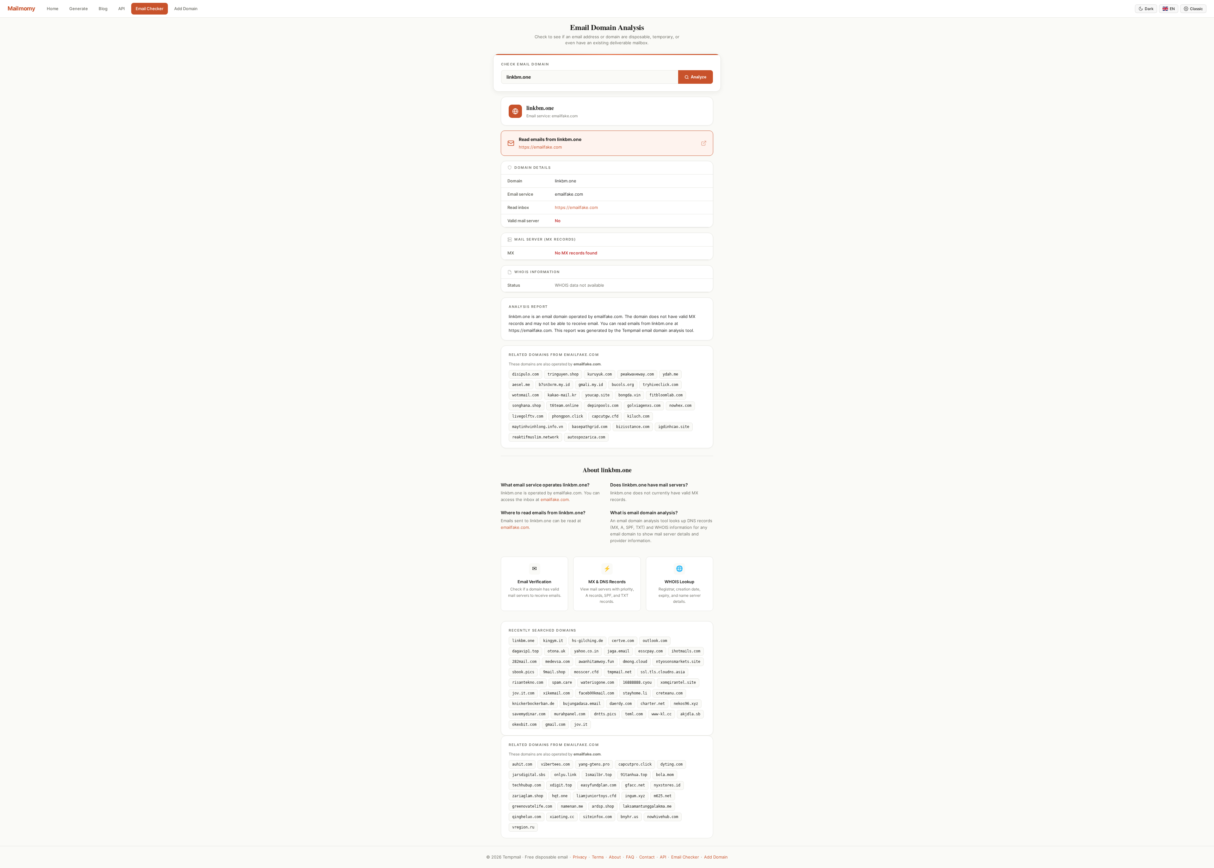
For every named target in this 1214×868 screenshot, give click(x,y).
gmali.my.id (591, 384)
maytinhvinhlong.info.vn (537, 427)
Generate (78, 8)
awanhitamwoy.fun (596, 661)
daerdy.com (621, 703)
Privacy (580, 856)
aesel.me (521, 384)
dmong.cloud (635, 661)
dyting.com (671, 764)
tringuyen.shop (563, 374)
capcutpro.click (635, 764)
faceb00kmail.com (596, 693)
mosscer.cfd (586, 672)
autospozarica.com (586, 437)
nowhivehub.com (662, 817)
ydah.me (670, 374)
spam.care (562, 682)
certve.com (623, 641)
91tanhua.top (634, 775)
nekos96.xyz (686, 703)
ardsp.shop (603, 806)
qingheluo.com (526, 817)
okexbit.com (524, 724)
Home (52, 8)
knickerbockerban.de (533, 703)
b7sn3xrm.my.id (554, 384)
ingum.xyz (635, 796)
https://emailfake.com (576, 207)
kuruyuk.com (599, 374)
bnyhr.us (629, 817)
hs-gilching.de (587, 641)
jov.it (580, 724)
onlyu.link (565, 775)
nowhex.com (680, 405)
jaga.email (618, 651)
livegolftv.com (527, 416)
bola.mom (665, 775)
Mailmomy (21, 8)
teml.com (634, 714)
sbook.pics (523, 672)
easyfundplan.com (598, 785)
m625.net (662, 796)
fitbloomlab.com (666, 395)
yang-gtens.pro (594, 764)
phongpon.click (567, 416)
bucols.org (623, 384)
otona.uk (556, 651)
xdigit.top (561, 785)
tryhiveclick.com (660, 384)
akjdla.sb (690, 714)
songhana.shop (526, 405)
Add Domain (186, 8)
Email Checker (149, 8)
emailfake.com (555, 499)
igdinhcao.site (673, 427)
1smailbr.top (598, 775)
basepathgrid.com (589, 427)
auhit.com (522, 764)
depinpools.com (602, 405)
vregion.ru (523, 827)
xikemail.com (556, 693)
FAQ (630, 856)
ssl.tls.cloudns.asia (663, 672)
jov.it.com (523, 693)
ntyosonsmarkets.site (678, 661)
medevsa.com (557, 661)
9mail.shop (554, 672)
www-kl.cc (661, 714)
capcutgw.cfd (605, 416)
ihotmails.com (685, 651)
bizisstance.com (632, 427)
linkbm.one (523, 641)
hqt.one (559, 796)
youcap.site (597, 395)
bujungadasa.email (582, 703)
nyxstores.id (667, 785)
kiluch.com (638, 416)
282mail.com (524, 661)
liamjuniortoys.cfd (596, 796)
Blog (103, 8)
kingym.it (553, 641)
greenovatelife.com (532, 806)
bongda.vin (629, 395)
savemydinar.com (528, 714)
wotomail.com (525, 395)
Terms (598, 856)
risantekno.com (527, 682)
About (615, 856)
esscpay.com (650, 651)
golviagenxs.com (643, 405)
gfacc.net (635, 785)
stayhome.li (635, 693)
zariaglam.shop (527, 796)
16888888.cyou (637, 682)
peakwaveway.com (637, 374)
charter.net (653, 703)
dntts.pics (605, 714)
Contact (647, 856)
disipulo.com (525, 374)
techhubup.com (526, 785)
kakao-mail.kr (562, 395)
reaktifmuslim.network (535, 437)
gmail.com (555, 724)
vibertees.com (555, 764)
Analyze (698, 77)
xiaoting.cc (562, 817)
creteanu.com (669, 693)
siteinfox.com (597, 817)
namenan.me (572, 806)
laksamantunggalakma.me (647, 806)
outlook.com (655, 641)
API (121, 8)
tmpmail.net (619, 672)
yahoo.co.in (586, 651)
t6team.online (564, 405)
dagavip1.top (525, 651)
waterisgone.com (597, 682)
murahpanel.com (569, 714)
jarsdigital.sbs (528, 775)
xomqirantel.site (678, 682)
